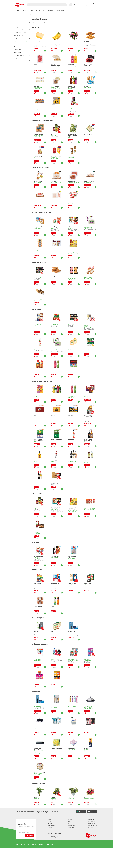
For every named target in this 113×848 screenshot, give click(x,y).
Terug (17, 14)
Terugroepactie (71, 827)
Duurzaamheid (51, 827)
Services (91, 1)
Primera (69, 823)
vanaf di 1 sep (44, 22)
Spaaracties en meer (60, 10)
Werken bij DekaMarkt (92, 825)
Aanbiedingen (25, 10)
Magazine (50, 823)
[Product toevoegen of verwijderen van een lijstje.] (45, 31)
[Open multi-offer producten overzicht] (45, 51)
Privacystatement (32, 844)
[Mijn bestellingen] (96, 4)
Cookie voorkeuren (49, 844)
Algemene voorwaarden (21, 844)
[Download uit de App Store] (92, 811)
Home (23, 14)
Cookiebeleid (40, 844)
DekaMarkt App (71, 825)
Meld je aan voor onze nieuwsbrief (25, 823)
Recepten (38, 10)
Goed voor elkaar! (91, 821)
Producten (17, 10)
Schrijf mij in (30, 835)
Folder (32, 10)
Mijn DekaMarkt (91, 827)
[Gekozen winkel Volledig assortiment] (70, 4)
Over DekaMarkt (91, 823)
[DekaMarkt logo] (19, 5)
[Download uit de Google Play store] (81, 811)
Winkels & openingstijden (48, 10)
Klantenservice (96, 1)
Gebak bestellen (51, 825)
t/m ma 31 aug (36, 22)
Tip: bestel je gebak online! (20, 1)
